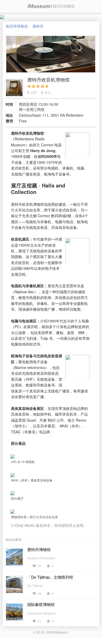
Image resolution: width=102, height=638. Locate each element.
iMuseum (61, 632)
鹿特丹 (37, 26)
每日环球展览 (17, 26)
